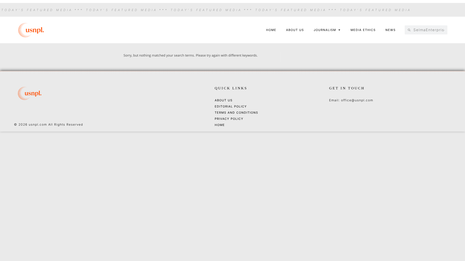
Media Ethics (363, 30)
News (390, 30)
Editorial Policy (231, 106)
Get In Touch (347, 88)
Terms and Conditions (236, 112)
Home (271, 30)
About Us (295, 30)
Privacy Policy (229, 119)
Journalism (325, 30)
